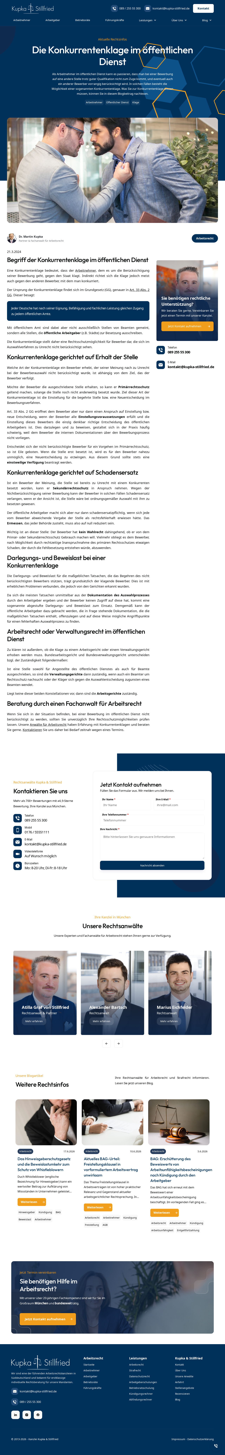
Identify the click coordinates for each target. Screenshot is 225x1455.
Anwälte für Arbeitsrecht (48, 724)
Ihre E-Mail (163, 799)
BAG (58, 1212)
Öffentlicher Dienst (117, 102)
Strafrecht (135, 1370)
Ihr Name (108, 799)
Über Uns (180, 1370)
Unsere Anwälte (184, 1376)
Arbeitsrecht (25, 1151)
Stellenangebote (184, 1388)
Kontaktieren (32, 730)
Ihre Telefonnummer (115, 814)
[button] (147, 20)
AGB (105, 1224)
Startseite (89, 1364)
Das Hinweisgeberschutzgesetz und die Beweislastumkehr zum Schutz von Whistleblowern (44, 1164)
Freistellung (92, 1224)
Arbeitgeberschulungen (143, 1382)
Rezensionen (182, 1393)
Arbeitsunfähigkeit (162, 1230)
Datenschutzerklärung (200, 1439)
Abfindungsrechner (140, 1399)
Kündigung (45, 1212)
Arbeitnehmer (21, 20)
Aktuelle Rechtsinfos (112, 39)
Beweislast (25, 1219)
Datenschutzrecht (139, 1376)
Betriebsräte (82, 20)
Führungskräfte (114, 20)
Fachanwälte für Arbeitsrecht (102, 936)
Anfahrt (179, 1382)
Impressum (178, 1439)
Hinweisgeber (27, 1212)
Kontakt (203, 8)
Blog (177, 1399)
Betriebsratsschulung (141, 1388)
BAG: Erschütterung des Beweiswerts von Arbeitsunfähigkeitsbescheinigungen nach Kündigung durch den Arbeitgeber (181, 1169)
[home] (32, 9)
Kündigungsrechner (141, 1393)
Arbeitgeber (53, 20)
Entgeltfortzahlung (188, 1230)
